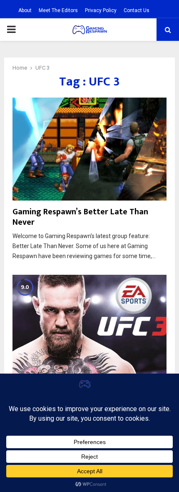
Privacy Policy (101, 10)
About (25, 10)
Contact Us (136, 10)
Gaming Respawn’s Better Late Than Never (80, 217)
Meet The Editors (58, 10)
